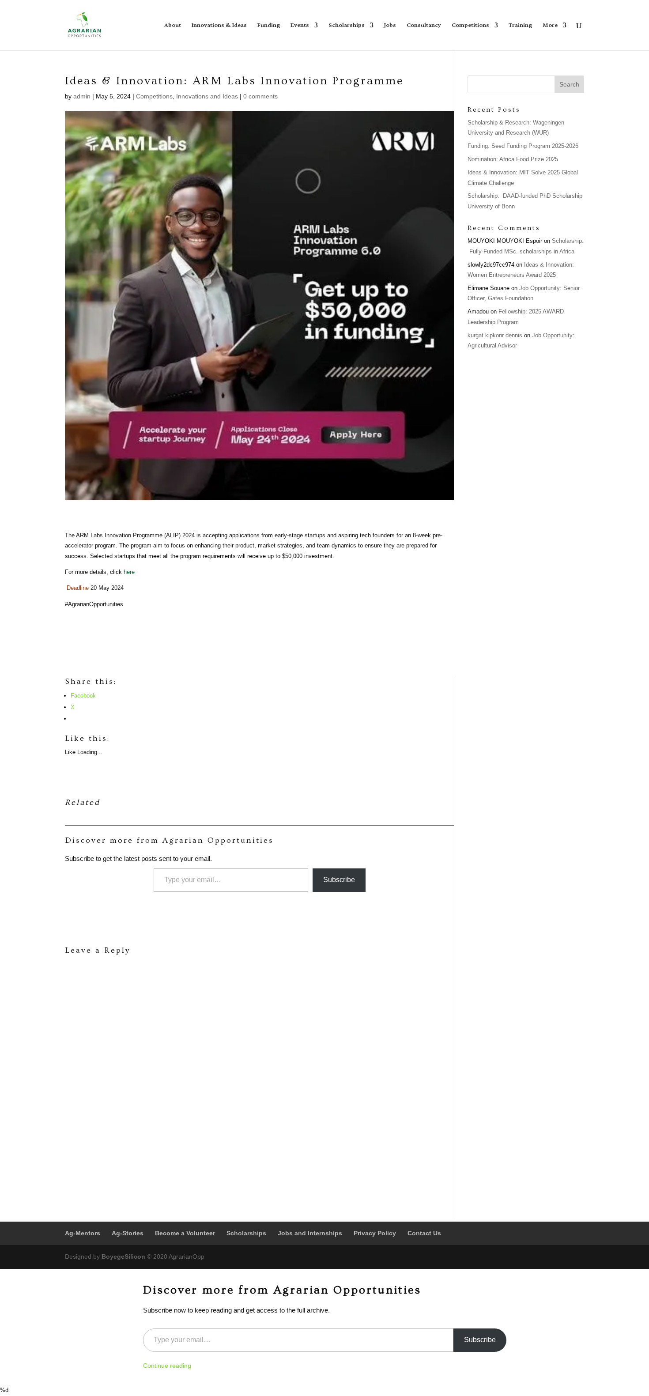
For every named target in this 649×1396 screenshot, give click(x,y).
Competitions (470, 26)
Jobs (390, 26)
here (129, 572)
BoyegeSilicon (123, 1256)
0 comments (260, 96)
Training (520, 26)
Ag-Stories (127, 1233)
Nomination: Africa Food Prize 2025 (513, 159)
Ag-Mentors (82, 1233)
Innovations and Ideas (207, 96)
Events (300, 26)
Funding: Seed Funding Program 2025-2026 (523, 146)
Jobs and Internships (310, 1233)
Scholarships (346, 26)
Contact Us (424, 1233)
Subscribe (339, 879)
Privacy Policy (375, 1233)
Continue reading (167, 1365)
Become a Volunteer (185, 1233)
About (172, 26)
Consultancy (424, 26)
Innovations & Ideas (219, 26)
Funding (268, 26)
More (550, 26)
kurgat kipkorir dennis (495, 335)
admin (82, 96)
